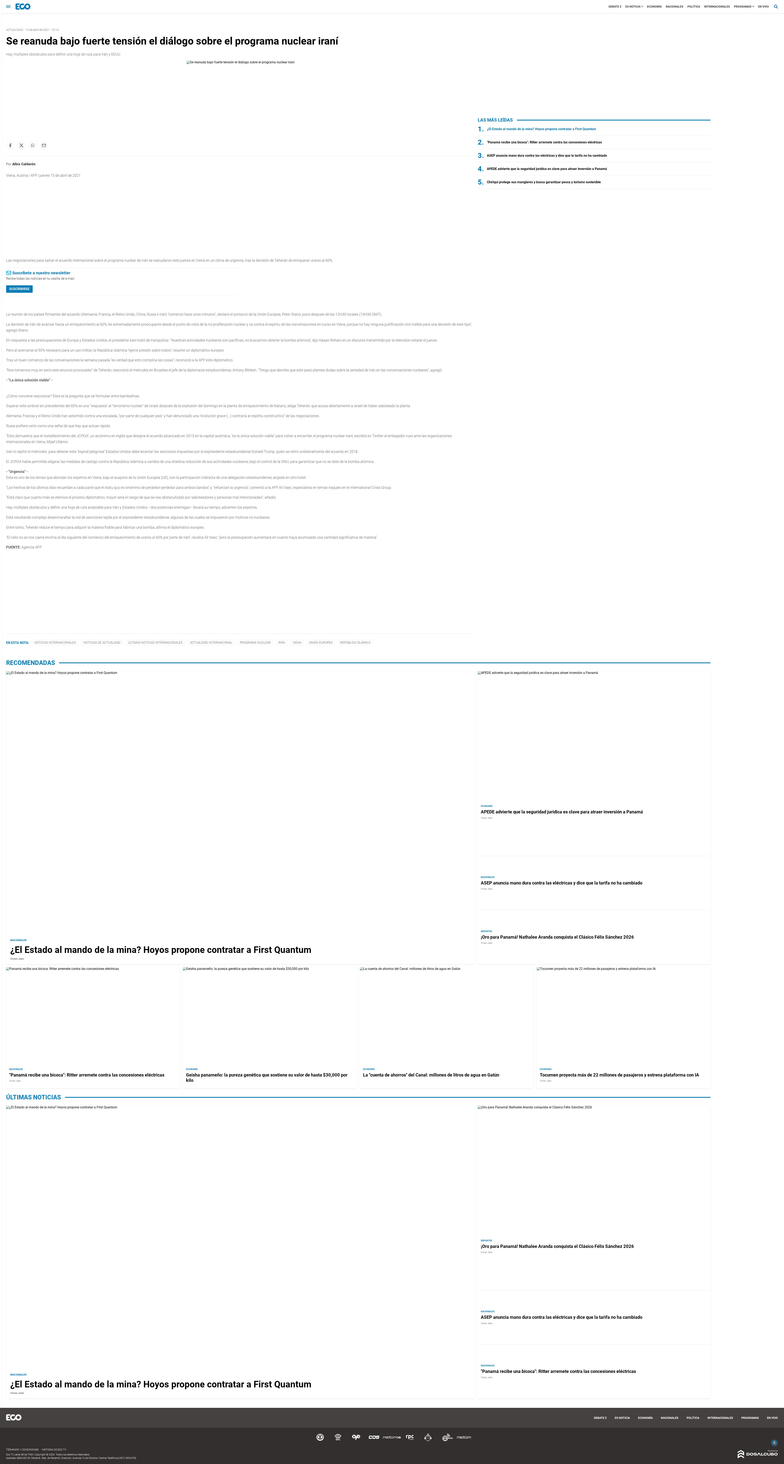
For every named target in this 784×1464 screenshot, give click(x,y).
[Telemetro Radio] (446, 1440)
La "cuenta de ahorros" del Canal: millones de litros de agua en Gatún (431, 1075)
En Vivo (763, 6)
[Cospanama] (374, 1440)
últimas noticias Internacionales (155, 642)
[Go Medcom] (392, 1440)
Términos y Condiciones (22, 1449)
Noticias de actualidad (102, 642)
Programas (743, 6)
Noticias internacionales (55, 642)
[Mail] (44, 145)
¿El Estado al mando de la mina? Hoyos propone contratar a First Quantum (541, 129)
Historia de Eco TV (54, 1449)
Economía (654, 6)
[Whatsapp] (33, 145)
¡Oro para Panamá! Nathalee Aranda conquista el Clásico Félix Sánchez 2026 (557, 937)
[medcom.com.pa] (464, 1440)
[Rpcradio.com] (410, 1440)
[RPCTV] (338, 1440)
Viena (297, 642)
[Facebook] (10, 145)
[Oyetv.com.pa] (356, 1440)
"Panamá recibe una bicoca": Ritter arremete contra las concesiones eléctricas (544, 142)
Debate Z (615, 6)
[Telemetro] (320, 1440)
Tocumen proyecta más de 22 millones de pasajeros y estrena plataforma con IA (619, 1075)
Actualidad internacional (211, 642)
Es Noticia (632, 6)
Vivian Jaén (17, 958)
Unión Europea (321, 642)
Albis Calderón (24, 164)
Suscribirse (19, 289)
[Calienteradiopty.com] (428, 1440)
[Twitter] (21, 145)
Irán (281, 642)
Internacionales (717, 6)
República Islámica (355, 642)
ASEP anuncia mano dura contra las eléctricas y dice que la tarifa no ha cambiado (547, 155)
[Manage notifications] (774, 1442)
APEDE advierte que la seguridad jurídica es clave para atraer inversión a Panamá (547, 169)
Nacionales (674, 6)
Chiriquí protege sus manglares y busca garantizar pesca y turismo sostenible (544, 182)
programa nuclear (255, 642)
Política (693, 6)
